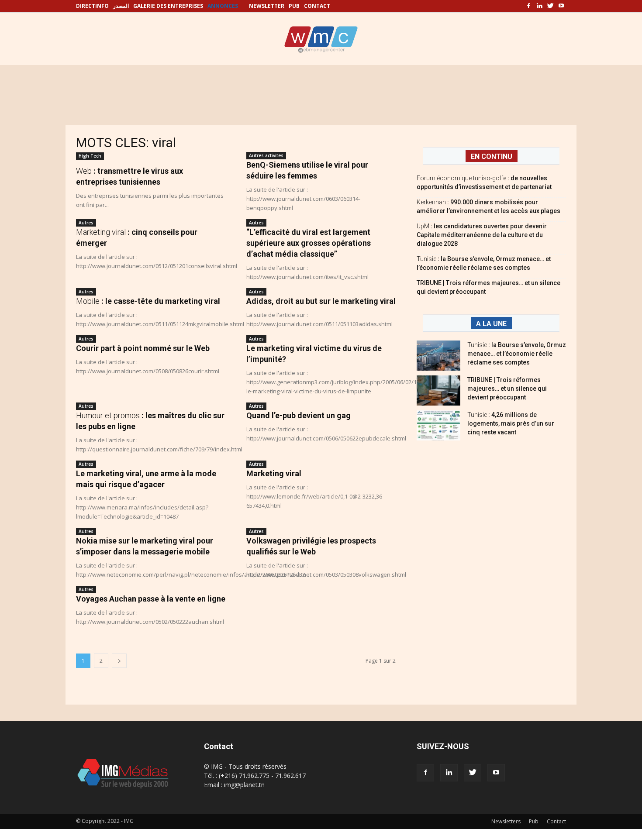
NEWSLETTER (266, 6)
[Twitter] (550, 6)
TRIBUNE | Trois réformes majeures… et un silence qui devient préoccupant (507, 388)
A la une (491, 324)
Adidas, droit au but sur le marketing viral (321, 301)
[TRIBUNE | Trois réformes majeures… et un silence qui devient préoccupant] (438, 390)
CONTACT (317, 6)
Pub (533, 821)
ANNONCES (222, 6)
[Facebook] (528, 6)
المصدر (121, 6)
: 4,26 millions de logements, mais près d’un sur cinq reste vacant (510, 423)
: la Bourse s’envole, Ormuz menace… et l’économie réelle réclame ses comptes (516, 353)
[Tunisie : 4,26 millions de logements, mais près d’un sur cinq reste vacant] (438, 425)
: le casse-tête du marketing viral (148, 301)
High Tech (90, 156)
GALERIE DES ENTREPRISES (168, 6)
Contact (556, 821)
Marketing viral (273, 473)
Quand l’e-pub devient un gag (298, 415)
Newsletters (506, 821)
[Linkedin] (539, 6)
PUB (294, 6)
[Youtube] (561, 6)
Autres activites (266, 155)
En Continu (491, 156)
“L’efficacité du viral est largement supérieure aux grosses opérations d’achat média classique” (308, 242)
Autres (86, 223)
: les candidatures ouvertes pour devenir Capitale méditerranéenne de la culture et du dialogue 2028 (482, 235)
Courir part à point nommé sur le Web (143, 348)
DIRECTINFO (92, 6)
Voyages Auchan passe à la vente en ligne (150, 598)
